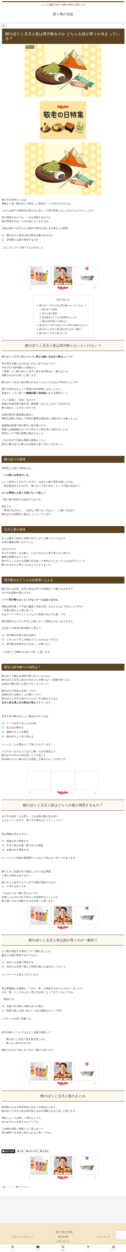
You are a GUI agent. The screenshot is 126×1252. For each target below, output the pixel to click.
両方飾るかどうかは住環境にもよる (59, 317)
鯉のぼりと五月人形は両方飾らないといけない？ (63, 305)
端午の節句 (9, 1151)
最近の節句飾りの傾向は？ (55, 321)
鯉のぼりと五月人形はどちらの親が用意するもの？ (64, 325)
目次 (58, 299)
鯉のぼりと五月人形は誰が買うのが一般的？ (60, 329)
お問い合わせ (63, 1241)
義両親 (45, 1151)
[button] (116, 713)
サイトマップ (103, 1237)
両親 (22, 1151)
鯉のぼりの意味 (49, 309)
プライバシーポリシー (22, 1237)
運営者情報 (63, 1237)
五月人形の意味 (49, 313)
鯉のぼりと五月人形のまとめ (53, 333)
